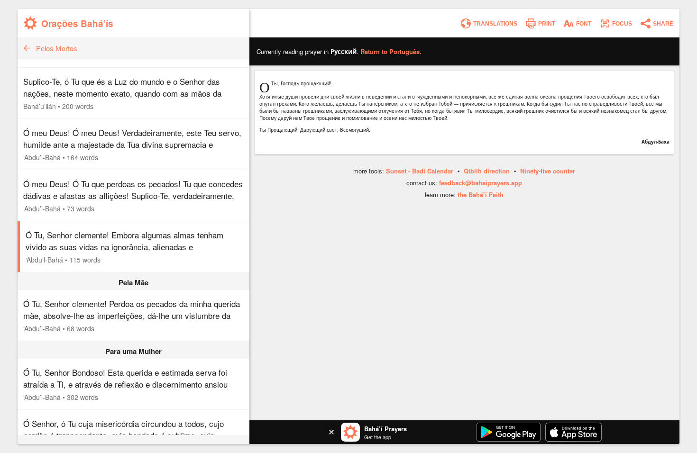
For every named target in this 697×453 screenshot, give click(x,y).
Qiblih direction (487, 170)
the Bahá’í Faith (481, 194)
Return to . (391, 51)
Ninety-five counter (547, 170)
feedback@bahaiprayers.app (480, 182)
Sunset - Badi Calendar (419, 170)
